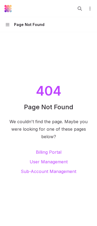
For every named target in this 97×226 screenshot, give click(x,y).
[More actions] (90, 8)
